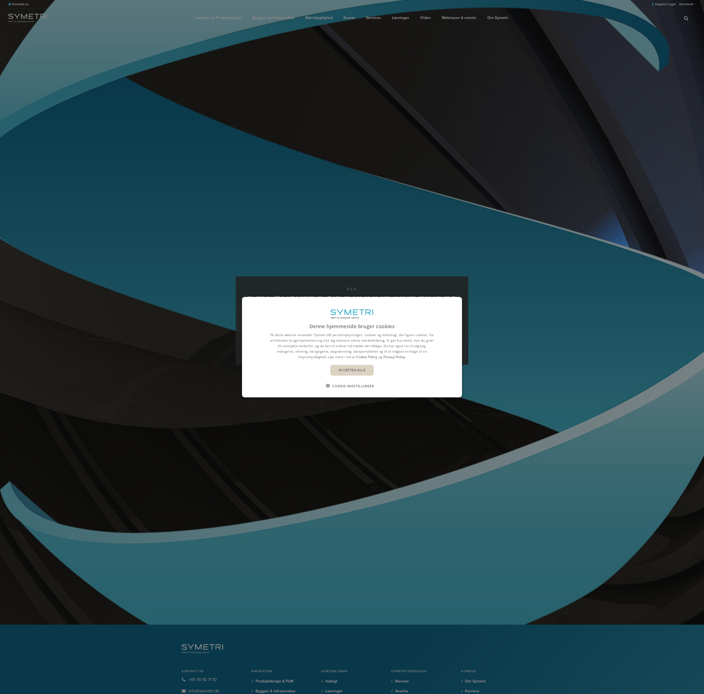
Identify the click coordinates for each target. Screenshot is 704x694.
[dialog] (352, 347)
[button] (352, 385)
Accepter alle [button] (352, 370)
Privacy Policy (394, 356)
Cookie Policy (366, 356)
